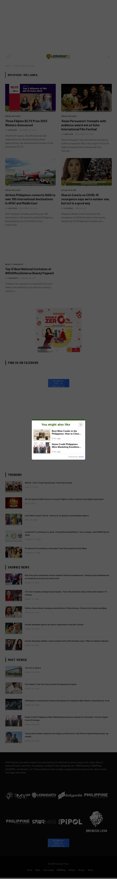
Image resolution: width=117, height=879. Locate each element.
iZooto (81, 457)
